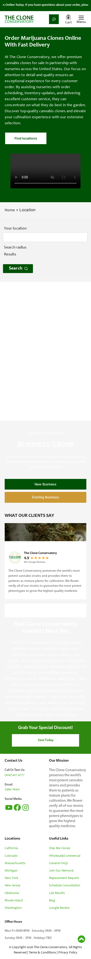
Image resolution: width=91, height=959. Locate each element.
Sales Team (12, 789)
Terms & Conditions (42, 952)
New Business (45, 484)
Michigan (11, 870)
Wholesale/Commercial (64, 856)
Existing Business (45, 497)
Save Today (45, 740)
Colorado (11, 856)
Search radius (15, 248)
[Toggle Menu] (80, 18)
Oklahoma (12, 893)
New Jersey (13, 885)
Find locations (25, 138)
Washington (13, 908)
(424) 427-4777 (14, 775)
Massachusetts (15, 863)
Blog (52, 900)
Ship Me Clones (59, 848)
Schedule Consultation (64, 885)
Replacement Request (64, 878)
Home (10, 210)
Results (10, 255)
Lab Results (57, 893)
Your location (15, 229)
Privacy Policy (67, 952)
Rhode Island (14, 900)
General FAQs (58, 863)
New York (11, 878)
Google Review (59, 908)
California (11, 848)
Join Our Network (61, 870)
